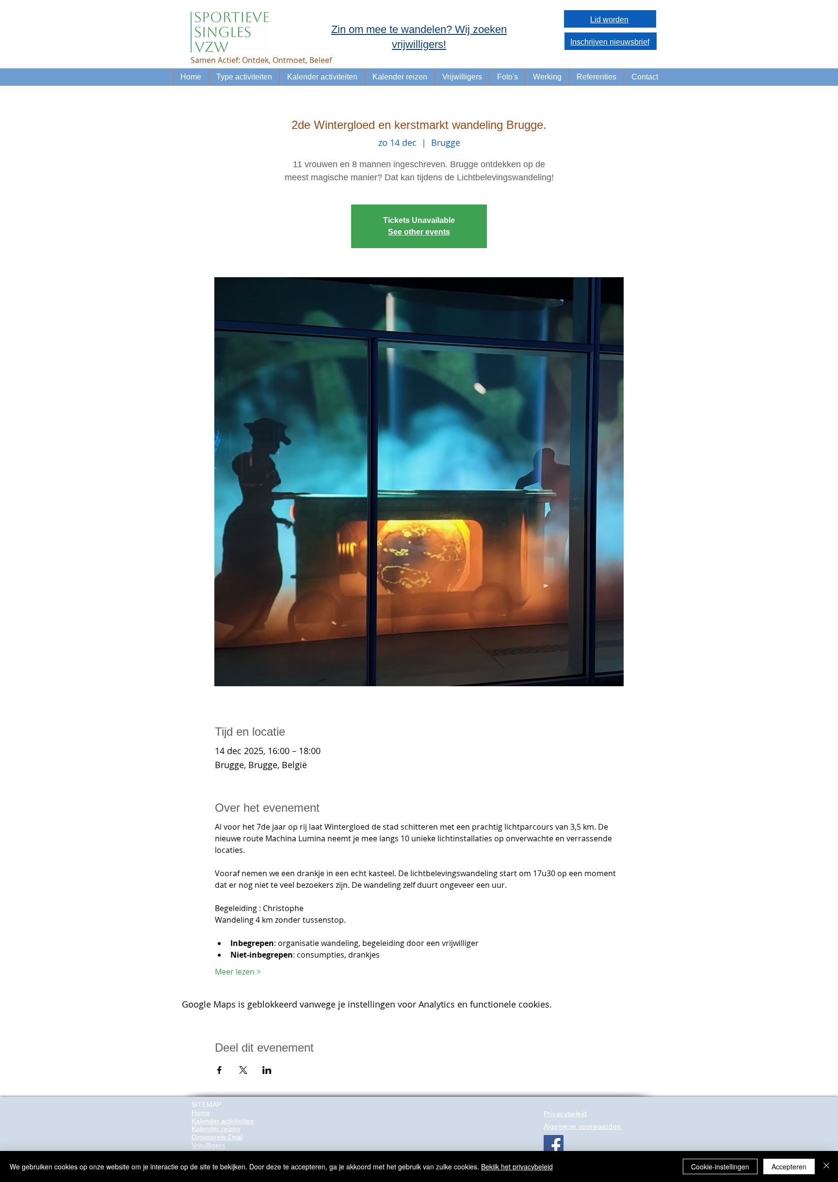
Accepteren (789, 1166)
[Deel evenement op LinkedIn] (267, 1070)
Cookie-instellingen (720, 1166)
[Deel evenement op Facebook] (219, 1070)
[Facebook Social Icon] (554, 1145)
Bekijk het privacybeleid (517, 1166)
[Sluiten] (826, 1166)
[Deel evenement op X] (243, 1070)
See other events (419, 232)
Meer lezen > (238, 971)
